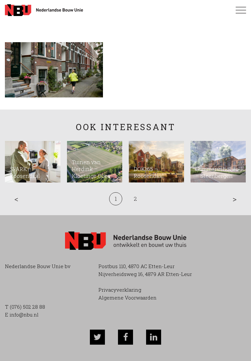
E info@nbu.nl (22, 314)
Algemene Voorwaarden (127, 297)
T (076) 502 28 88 (25, 306)
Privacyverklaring (119, 289)
